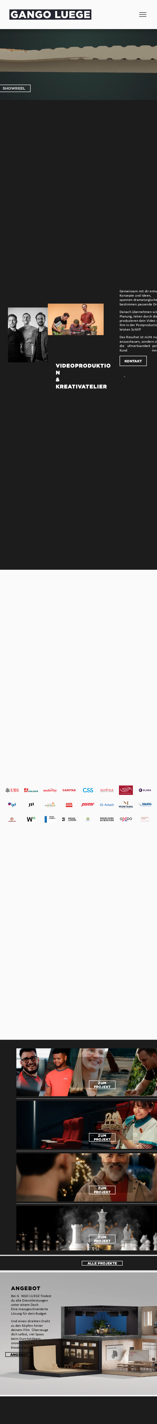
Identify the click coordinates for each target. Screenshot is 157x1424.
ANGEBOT (19, 1354)
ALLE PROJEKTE (102, 1263)
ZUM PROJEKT (102, 1239)
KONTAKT (133, 361)
